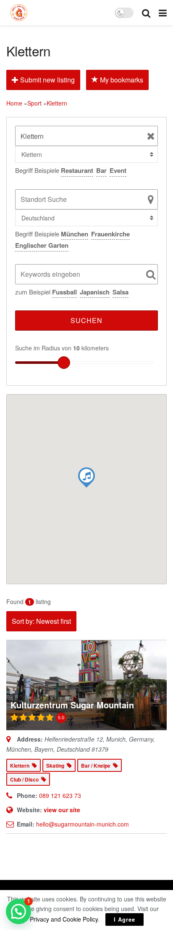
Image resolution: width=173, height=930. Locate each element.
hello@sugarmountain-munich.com (82, 824)
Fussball (64, 292)
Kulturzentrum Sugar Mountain (72, 705)
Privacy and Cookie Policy (64, 919)
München (74, 233)
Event (118, 170)
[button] (18, 911)
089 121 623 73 (60, 795)
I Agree (124, 919)
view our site (62, 809)
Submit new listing (46, 80)
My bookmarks (120, 80)
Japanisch (95, 292)
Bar (101, 170)
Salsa (120, 292)
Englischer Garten (41, 245)
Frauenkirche (110, 233)
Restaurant (77, 170)
